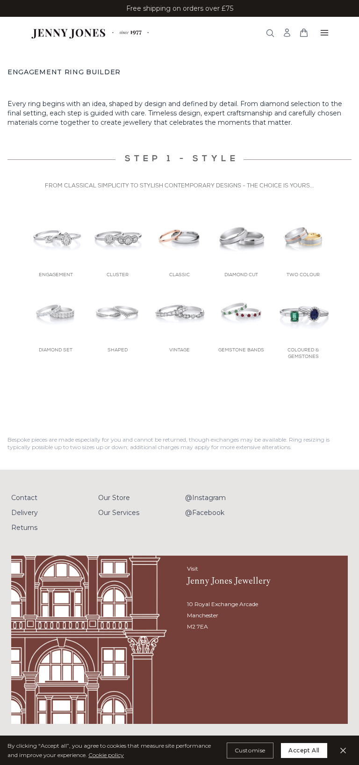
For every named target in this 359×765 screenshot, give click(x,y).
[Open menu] (324, 32)
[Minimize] (343, 750)
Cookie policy (106, 754)
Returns (24, 527)
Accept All (304, 750)
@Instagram (205, 497)
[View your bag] (304, 32)
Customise (250, 750)
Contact (24, 497)
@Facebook (204, 512)
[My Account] (287, 32)
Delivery (24, 512)
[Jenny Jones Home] (91, 32)
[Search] (270, 33)
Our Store (114, 497)
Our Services (118, 512)
